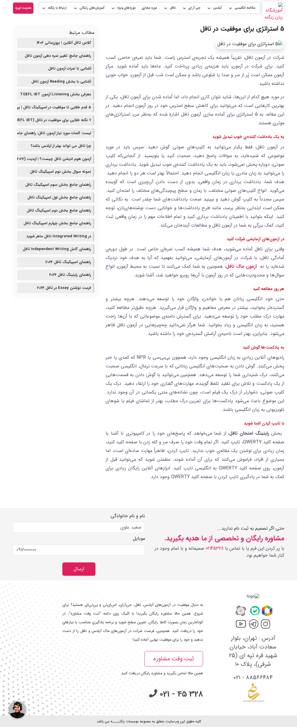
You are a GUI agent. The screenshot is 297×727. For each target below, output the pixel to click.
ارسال (79, 569)
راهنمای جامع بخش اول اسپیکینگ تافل (59, 197)
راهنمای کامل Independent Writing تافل (57, 249)
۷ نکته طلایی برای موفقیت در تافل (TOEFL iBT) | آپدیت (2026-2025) (54, 120)
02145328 (215, 548)
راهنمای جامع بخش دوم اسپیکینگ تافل (59, 210)
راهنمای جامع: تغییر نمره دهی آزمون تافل (58, 56)
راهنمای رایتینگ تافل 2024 (70, 275)
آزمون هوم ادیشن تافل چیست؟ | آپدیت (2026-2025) (54, 159)
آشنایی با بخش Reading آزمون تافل (61, 82)
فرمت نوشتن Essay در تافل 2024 (64, 288)
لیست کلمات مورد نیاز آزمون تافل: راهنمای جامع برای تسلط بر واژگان (54, 133)
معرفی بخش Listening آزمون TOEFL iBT (55, 94)
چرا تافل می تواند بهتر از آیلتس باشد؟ (61, 146)
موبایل (139, 538)
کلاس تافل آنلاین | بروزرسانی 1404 (64, 43)
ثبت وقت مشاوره (173, 658)
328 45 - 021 (180, 694)
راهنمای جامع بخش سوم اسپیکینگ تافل (58, 185)
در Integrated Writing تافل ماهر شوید (58, 236)
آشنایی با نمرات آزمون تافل (69, 68)
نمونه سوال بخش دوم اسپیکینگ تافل (60, 172)
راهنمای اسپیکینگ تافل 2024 (68, 262)
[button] (242, 8)
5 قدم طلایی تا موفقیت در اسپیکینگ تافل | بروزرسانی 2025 (54, 107)
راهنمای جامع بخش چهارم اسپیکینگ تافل (57, 223)
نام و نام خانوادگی (128, 516)
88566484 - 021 (253, 677)
